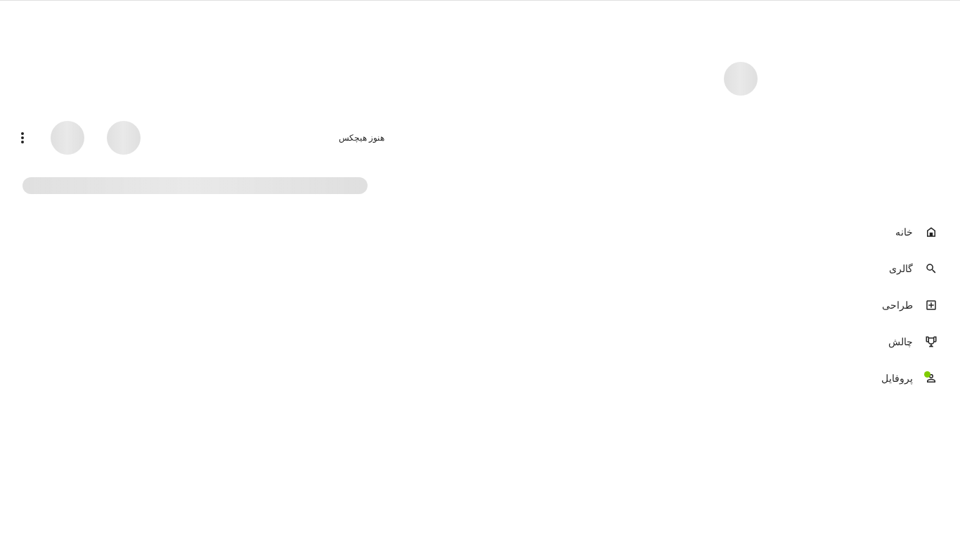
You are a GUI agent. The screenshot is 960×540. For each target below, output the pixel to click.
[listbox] (870, 307)
